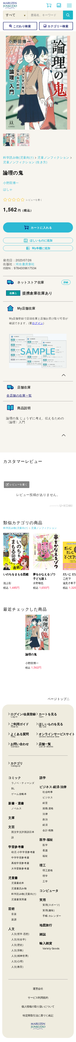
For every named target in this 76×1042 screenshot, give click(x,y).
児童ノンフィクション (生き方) (25, 162)
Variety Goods (51, 948)
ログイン (37, 323)
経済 (45, 824)
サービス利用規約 (38, 997)
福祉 (45, 855)
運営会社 (38, 988)
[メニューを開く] (69, 5)
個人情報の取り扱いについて (38, 1006)
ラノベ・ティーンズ (22, 782)
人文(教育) (17, 966)
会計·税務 (48, 830)
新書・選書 (16, 803)
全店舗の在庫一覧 (19, 395)
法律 (45, 813)
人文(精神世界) (20, 955)
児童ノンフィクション (53, 157)
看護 (45, 850)
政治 (45, 819)
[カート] (49, 5)
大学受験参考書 (20, 868)
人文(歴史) (17, 944)
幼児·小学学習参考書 (23, 852)
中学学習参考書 (20, 857)
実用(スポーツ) (51, 904)
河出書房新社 (25, 264)
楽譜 (13, 919)
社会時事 (48, 791)
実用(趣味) (49, 910)
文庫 (11, 817)
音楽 (13, 913)
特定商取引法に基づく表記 (38, 1015)
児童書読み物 (19, 888)
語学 (43, 777)
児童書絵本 (17, 882)
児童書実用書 (19, 899)
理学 (45, 875)
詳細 (66, 282)
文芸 (11, 827)
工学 (45, 881)
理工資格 (48, 870)
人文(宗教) (17, 950)
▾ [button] (25, 15)
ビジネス (48, 797)
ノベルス (16, 808)
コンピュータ (49, 890)
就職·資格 (48, 808)
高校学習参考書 (20, 863)
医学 (45, 844)
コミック (14, 777)
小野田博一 (11, 183)
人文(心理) (17, 961)
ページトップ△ (59, 699)
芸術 (11, 908)
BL (13, 788)
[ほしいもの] (59, 5)
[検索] (68, 15)
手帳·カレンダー (52, 915)
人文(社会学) (18, 939)
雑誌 (43, 934)
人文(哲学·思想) (20, 933)
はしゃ (8, 189)
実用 (43, 899)
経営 (45, 802)
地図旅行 (46, 925)
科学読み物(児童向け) (18, 157)
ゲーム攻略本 (19, 793)
